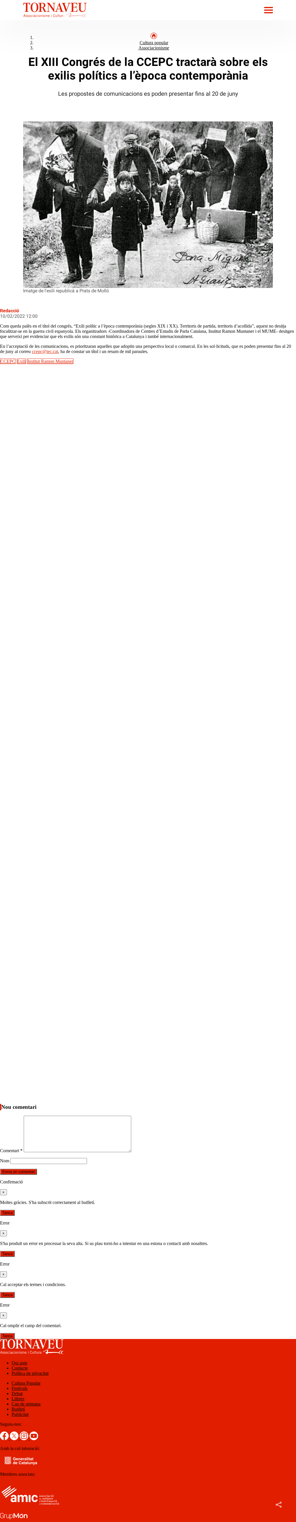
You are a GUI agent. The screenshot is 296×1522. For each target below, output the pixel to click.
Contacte (20, 1368)
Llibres (18, 1398)
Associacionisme (153, 47)
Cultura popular (154, 42)
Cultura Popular (26, 1383)
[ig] (24, 1438)
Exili (21, 361)
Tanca (7, 1213)
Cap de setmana (26, 1403)
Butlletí (18, 1409)
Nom (4, 1160)
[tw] (15, 1438)
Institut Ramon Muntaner (50, 361)
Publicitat (20, 1414)
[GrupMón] (13, 1519)
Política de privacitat (30, 1373)
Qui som (19, 1362)
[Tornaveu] (43, 18)
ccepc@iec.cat (45, 351)
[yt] (33, 1438)
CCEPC (7, 361)
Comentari (11, 1150)
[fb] (5, 1438)
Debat (17, 1393)
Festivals (19, 1388)
